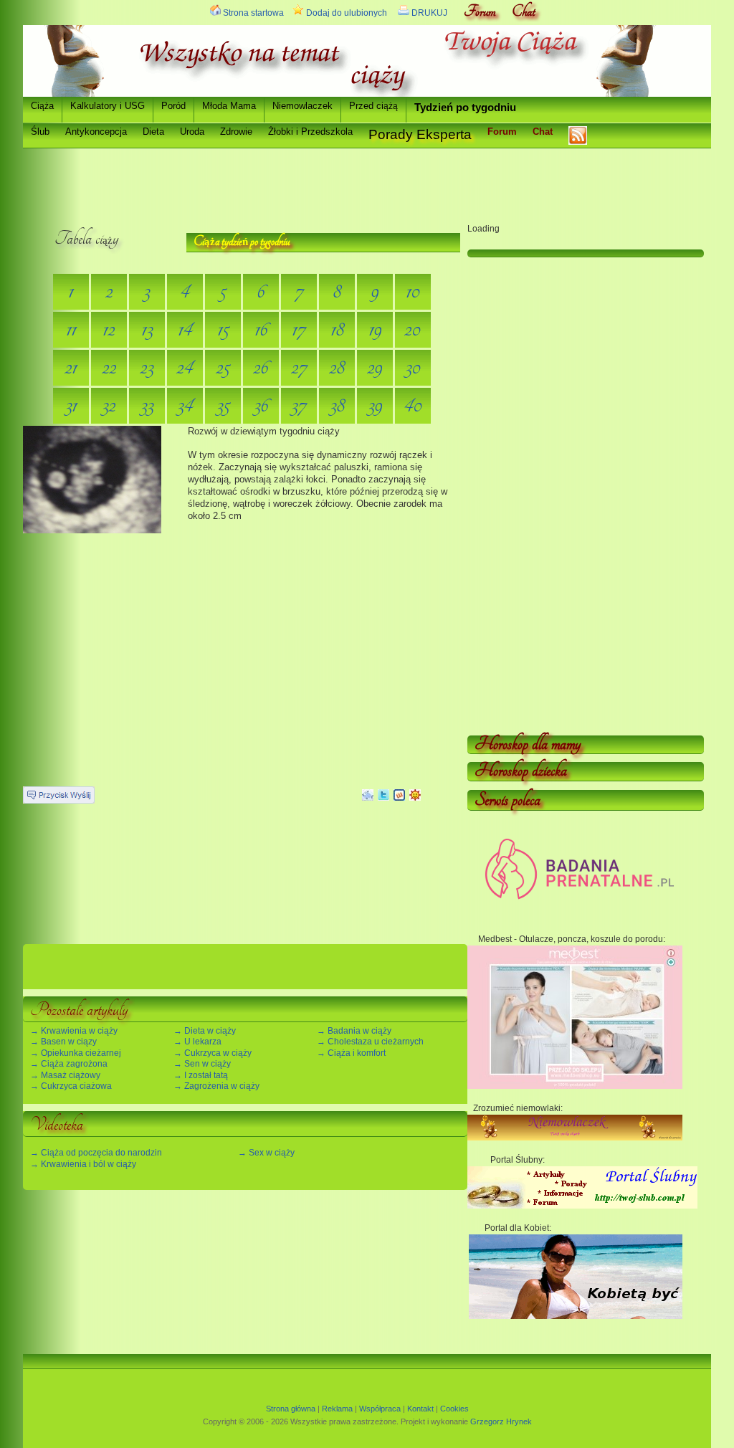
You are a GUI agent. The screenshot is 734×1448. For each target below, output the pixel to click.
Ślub (40, 131)
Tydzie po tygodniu (465, 107)
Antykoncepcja (96, 131)
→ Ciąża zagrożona (69, 1064)
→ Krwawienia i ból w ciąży (83, 1164)
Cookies (454, 1408)
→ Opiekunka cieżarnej (75, 1053)
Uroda (192, 131)
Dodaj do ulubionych (345, 13)
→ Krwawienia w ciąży (74, 1031)
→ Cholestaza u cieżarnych (370, 1042)
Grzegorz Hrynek (501, 1421)
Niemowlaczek (302, 105)
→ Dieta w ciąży (204, 1031)
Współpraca (380, 1408)
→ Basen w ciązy (63, 1042)
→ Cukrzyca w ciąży (212, 1053)
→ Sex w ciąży (266, 1153)
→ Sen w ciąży (202, 1064)
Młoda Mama (229, 105)
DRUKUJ (428, 13)
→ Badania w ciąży (354, 1031)
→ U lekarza (197, 1042)
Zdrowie (236, 131)
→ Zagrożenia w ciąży (216, 1086)
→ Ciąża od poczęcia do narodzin (96, 1153)
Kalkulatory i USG (107, 105)
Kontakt (420, 1408)
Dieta (153, 131)
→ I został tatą (200, 1075)
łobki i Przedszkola (310, 131)
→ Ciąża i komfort (351, 1053)
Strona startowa (252, 13)
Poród (173, 105)
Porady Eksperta (420, 134)
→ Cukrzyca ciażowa (71, 1086)
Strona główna (290, 1408)
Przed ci (373, 105)
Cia (42, 105)
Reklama (337, 1408)
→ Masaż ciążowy (65, 1075)
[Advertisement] (284, 180)
